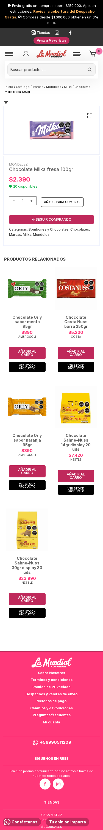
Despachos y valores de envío (51, 694)
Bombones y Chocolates (49, 229)
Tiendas (43, 33)
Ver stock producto (27, 367)
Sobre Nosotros (51, 673)
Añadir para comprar (62, 202)
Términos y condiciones (51, 680)
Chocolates (79, 229)
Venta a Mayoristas (51, 40)
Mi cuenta (51, 722)
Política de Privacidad (51, 687)
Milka (68, 87)
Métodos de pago (51, 701)
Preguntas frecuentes (52, 715)
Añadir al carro (27, 353)
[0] (93, 54)
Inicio (9, 87)
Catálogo (23, 87)
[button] (90, 116)
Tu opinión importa (67, 822)
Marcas (37, 87)
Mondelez (53, 87)
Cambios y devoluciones (51, 708)
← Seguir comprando (51, 219)
